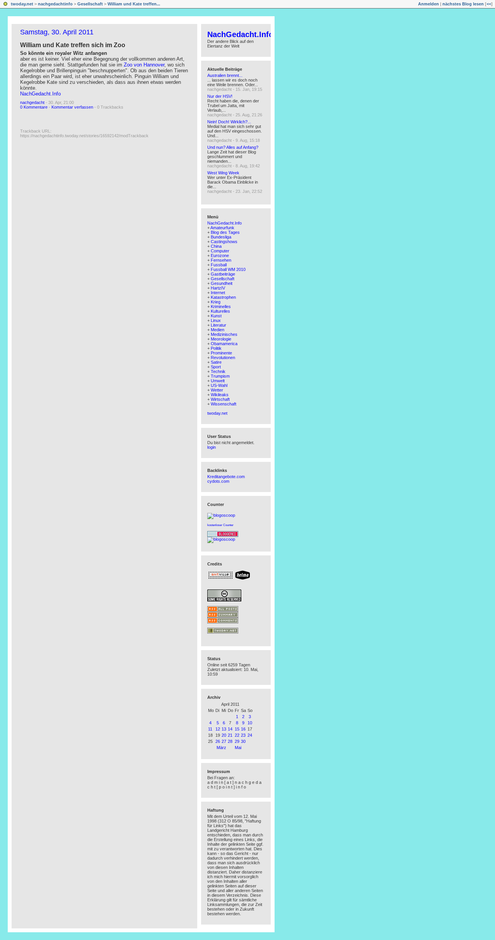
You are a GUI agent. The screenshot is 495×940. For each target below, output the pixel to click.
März (221, 747)
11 (210, 729)
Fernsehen (221, 260)
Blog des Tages (225, 232)
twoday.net (22, 4)
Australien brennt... (224, 75)
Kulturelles (220, 311)
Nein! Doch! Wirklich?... (229, 121)
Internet (218, 292)
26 (217, 741)
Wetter (217, 390)
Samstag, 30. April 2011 (57, 32)
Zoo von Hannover (144, 65)
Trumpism (220, 376)
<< (488, 4)
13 (224, 729)
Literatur (218, 325)
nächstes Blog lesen (463, 4)
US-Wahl (219, 385)
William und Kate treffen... (134, 4)
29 (237, 741)
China (216, 246)
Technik (218, 371)
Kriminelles (221, 306)
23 (243, 735)
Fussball (219, 264)
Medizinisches (224, 334)
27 (224, 741)
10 (250, 722)
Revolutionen (223, 357)
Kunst (216, 315)
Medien (217, 329)
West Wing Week (223, 172)
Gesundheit (221, 283)
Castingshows (224, 241)
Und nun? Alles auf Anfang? (232, 147)
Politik (216, 348)
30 (243, 741)
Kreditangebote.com (226, 476)
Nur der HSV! (219, 96)
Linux (216, 320)
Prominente (221, 353)
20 (224, 735)
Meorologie (221, 339)
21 (230, 735)
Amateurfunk (222, 227)
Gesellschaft (90, 4)
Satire (216, 362)
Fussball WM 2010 (228, 269)
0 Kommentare (34, 107)
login (211, 447)
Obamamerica (224, 343)
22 (237, 735)
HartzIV (218, 288)
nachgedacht (32, 102)
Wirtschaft (220, 399)
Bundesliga (221, 237)
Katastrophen (223, 297)
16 (243, 729)
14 (230, 729)
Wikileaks (220, 394)
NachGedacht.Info (40, 94)
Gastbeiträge (223, 274)
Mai (238, 747)
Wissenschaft (223, 404)
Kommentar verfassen (72, 107)
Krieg (215, 302)
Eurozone (220, 255)
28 (230, 741)
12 (217, 729)
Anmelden (428, 4)
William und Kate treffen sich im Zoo (72, 45)
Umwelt (218, 380)
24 (250, 735)
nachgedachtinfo (55, 4)
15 (237, 729)
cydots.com (218, 481)
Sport (216, 366)
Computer (220, 251)
